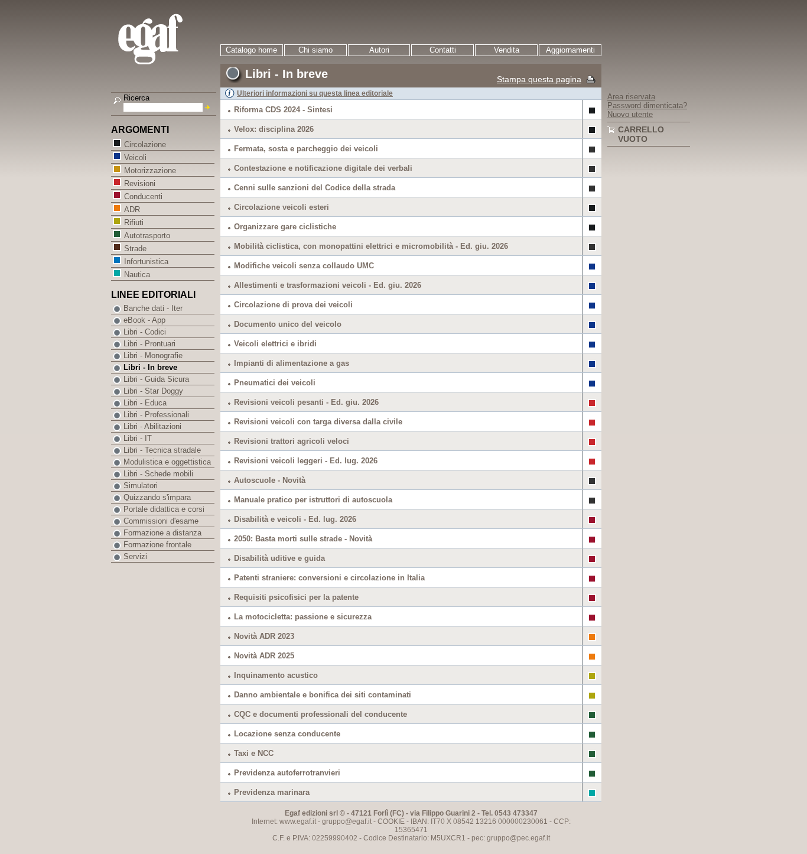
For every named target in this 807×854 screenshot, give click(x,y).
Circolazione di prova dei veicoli (293, 304)
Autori (379, 50)
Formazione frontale (157, 544)
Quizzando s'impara (157, 497)
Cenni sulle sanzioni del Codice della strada (314, 187)
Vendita (506, 50)
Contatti (442, 50)
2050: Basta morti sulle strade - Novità (303, 538)
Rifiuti (134, 222)
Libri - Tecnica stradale (162, 450)
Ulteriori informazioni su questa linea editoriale (315, 93)
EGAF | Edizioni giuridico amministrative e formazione (165, 40)
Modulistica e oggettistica (167, 461)
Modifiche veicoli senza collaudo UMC (304, 265)
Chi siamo (315, 50)
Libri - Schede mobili (158, 473)
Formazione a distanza (162, 532)
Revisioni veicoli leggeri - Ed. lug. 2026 (306, 460)
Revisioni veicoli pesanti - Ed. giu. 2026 (306, 402)
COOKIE (391, 821)
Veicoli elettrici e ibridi (275, 343)
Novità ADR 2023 (264, 636)
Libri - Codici (144, 331)
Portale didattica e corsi (163, 509)
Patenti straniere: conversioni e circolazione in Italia (329, 577)
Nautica (137, 274)
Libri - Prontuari (149, 343)
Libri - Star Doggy (153, 391)
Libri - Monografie (153, 355)
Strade (135, 248)
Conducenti (143, 196)
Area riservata (631, 96)
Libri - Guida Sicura (156, 379)
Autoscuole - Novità (269, 480)
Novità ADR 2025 (264, 655)
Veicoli (135, 157)
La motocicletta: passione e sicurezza (303, 616)
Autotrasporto (147, 235)
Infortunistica (146, 261)
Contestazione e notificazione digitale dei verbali (323, 168)
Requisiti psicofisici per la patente (296, 597)
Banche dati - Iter (153, 308)
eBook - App (144, 320)
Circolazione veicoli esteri (281, 207)
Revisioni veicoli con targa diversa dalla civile (318, 421)
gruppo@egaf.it (347, 821)
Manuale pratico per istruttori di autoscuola (313, 499)
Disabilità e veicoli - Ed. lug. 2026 (295, 519)
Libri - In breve (150, 367)
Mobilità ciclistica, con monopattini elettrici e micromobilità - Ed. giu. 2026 (371, 246)
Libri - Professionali (156, 414)
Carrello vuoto (641, 134)
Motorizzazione (150, 170)
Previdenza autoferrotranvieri (287, 772)
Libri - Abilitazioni (152, 426)
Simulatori (140, 485)
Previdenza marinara (272, 792)
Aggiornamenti (570, 50)
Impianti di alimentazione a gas (291, 363)
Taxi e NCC (254, 753)
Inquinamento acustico (276, 675)
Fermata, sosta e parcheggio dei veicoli (306, 148)
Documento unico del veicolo (287, 324)
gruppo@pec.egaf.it (518, 838)
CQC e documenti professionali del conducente (320, 714)
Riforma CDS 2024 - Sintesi (283, 109)
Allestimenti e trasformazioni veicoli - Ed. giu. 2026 (327, 285)
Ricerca (136, 97)
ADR (132, 209)
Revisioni (139, 183)
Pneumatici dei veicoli (274, 382)
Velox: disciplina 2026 (274, 129)
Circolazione (145, 144)
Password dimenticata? (647, 105)
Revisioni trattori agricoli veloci (291, 441)
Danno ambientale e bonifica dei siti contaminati (322, 694)
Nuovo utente (630, 114)
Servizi (135, 556)
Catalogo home (251, 50)
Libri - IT (137, 438)
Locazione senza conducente (287, 733)
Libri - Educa (145, 402)
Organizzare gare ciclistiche (285, 226)
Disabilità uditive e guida (279, 558)
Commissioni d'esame (161, 521)
